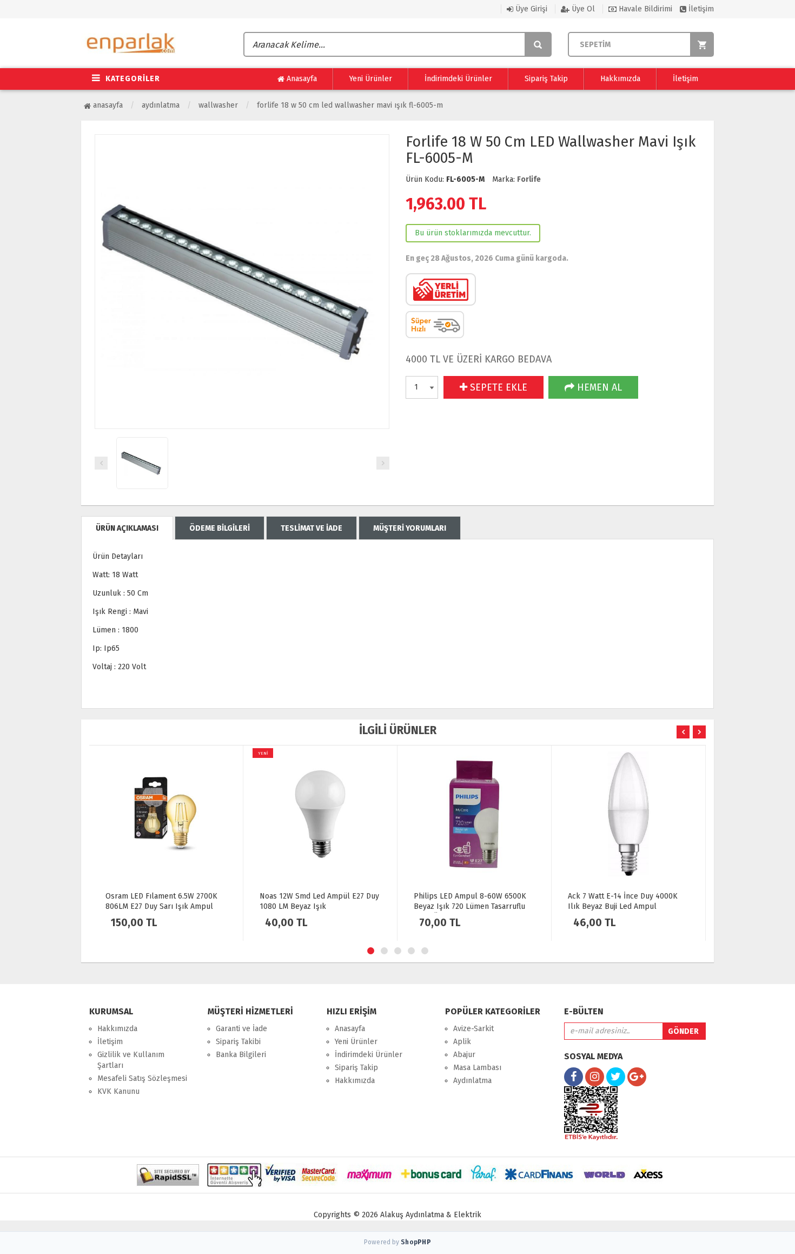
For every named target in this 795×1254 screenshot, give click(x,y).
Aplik (462, 1041)
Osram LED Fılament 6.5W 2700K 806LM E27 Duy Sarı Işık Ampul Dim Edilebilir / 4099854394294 (161, 906)
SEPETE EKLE (497, 387)
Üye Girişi (530, 9)
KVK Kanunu (118, 1091)
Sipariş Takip (546, 78)
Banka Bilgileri (241, 1054)
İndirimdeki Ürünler (458, 78)
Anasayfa (300, 78)
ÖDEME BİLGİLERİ (219, 528)
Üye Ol (582, 9)
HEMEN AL (598, 387)
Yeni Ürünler (370, 78)
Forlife (529, 179)
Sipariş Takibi (238, 1041)
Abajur (464, 1054)
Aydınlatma (161, 105)
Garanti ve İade (241, 1028)
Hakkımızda (620, 78)
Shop (416, 1242)
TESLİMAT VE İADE (311, 528)
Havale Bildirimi (644, 9)
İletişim (700, 9)
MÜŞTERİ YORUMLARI (409, 528)
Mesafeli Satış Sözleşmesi (142, 1078)
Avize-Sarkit (473, 1028)
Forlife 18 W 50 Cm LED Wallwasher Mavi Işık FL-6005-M (350, 105)
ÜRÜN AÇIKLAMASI (127, 528)
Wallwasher (218, 105)
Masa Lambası (477, 1067)
